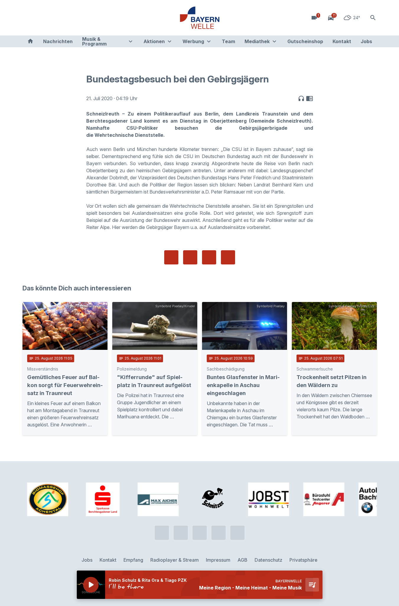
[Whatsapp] (40, 18)
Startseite (30, 41)
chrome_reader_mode (309, 98)
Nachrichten (58, 41)
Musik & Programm (94, 41)
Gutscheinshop (305, 41)
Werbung (193, 41)
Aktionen (154, 41)
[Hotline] (28, 18)
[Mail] (76, 18)
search (373, 17)
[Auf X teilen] (190, 257)
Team (228, 41)
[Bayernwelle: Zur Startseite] (199, 18)
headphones (301, 98)
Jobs (366, 41)
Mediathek (257, 41)
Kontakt (342, 41)
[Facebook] (52, 18)
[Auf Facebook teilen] (171, 257)
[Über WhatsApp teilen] (209, 257)
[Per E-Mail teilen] (228, 257)
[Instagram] (64, 18)
